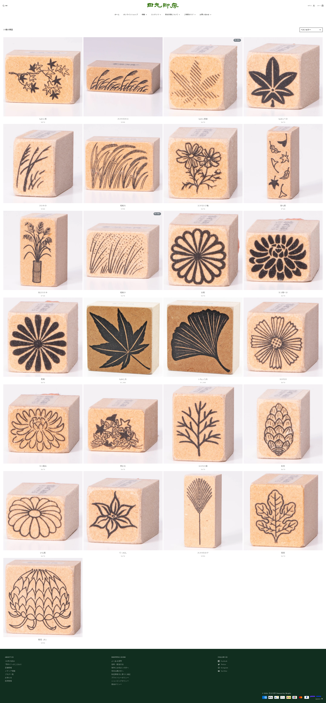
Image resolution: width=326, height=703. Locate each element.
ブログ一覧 (9, 674)
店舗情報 (8, 667)
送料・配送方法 (117, 664)
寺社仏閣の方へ (117, 671)
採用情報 (8, 681)
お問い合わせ (204, 14)
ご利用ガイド (189, 14)
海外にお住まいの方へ (120, 667)
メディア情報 (10, 671)
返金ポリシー (116, 684)
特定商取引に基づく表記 (121, 674)
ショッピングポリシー (120, 681)
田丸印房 (272, 693)
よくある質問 (116, 661)
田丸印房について (171, 14)
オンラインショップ (130, 14)
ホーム (117, 14)
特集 (143, 14)
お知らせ (8, 677)
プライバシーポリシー (120, 677)
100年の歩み (10, 661)
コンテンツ (155, 14)
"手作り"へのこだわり (13, 664)
